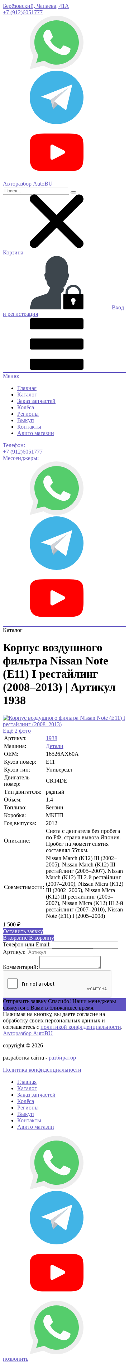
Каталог (27, 394)
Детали (54, 746)
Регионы (28, 414)
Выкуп (25, 420)
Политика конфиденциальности (42, 1070)
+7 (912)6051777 (23, 12)
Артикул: (14, 952)
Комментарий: (20, 967)
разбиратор (62, 1058)
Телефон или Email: (27, 944)
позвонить (15, 1359)
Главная (27, 388)
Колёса (25, 407)
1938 (51, 738)
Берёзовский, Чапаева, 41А (36, 6)
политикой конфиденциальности (80, 1027)
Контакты (29, 427)
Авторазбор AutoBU (28, 1033)
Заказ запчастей (36, 401)
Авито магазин (35, 433)
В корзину (28, 938)
